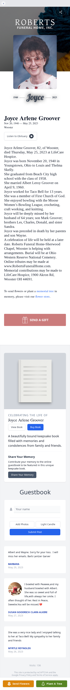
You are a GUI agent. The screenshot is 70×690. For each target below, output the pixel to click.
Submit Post (35, 532)
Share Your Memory (22, 474)
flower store (42, 296)
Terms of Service (44, 675)
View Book (16, 427)
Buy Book (35, 427)
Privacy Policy (25, 675)
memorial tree (45, 291)
